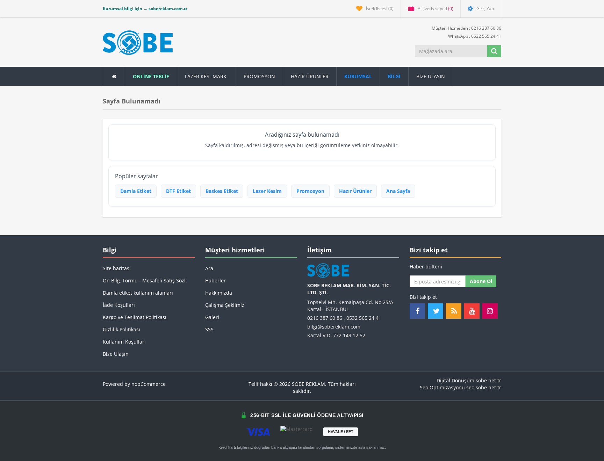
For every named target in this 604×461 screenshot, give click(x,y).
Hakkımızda (218, 292)
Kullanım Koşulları (124, 341)
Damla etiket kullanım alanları (138, 292)
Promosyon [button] (259, 76)
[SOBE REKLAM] (138, 42)
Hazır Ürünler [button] (310, 76)
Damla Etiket (135, 191)
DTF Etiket (178, 191)
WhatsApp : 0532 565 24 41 (474, 36)
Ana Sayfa (398, 191)
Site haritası (117, 268)
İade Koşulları (119, 305)
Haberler (215, 280)
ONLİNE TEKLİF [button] (151, 76)
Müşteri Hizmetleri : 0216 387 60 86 (466, 28)
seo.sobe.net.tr (483, 387)
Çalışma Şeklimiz (224, 305)
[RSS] (453, 311)
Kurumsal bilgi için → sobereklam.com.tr (145, 9)
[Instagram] (490, 311)
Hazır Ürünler (355, 191)
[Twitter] (435, 311)
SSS (209, 329)
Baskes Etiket (222, 191)
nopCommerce (148, 384)
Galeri (212, 317)
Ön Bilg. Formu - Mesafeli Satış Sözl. (145, 280)
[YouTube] (472, 311)
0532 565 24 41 (363, 318)
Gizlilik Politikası (121, 329)
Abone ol (481, 281)
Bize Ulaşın (430, 76)
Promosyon (310, 191)
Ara (209, 268)
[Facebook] (417, 311)
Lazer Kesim (267, 191)
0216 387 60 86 (324, 318)
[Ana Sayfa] (114, 76)
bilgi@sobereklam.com (333, 326)
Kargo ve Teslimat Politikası (134, 317)
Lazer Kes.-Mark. (206, 76)
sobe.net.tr (488, 380)
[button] (394, 76)
